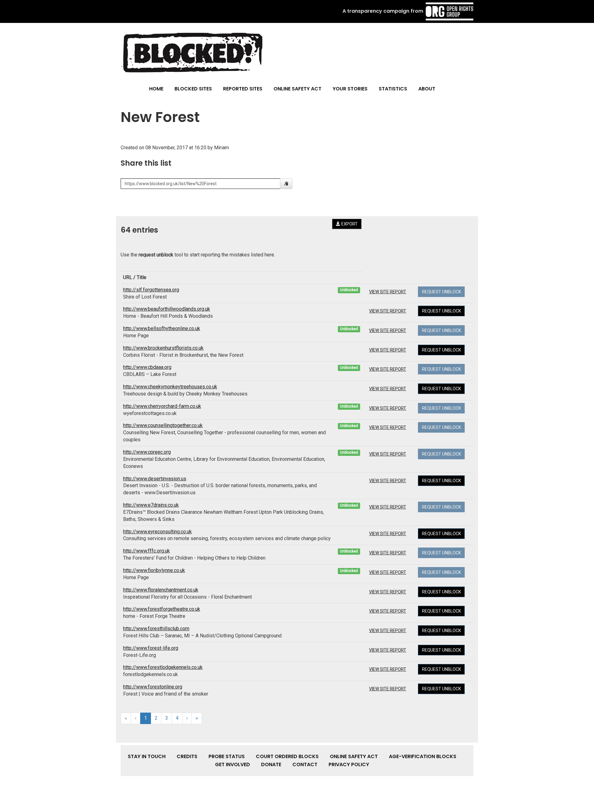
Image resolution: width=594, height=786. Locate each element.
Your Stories (350, 88)
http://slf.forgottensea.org (151, 290)
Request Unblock (441, 310)
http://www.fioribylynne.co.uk (154, 570)
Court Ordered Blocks (287, 756)
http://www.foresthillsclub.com (156, 628)
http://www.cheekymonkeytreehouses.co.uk (170, 387)
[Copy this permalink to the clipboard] (286, 183)
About (426, 88)
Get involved (232, 764)
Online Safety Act (297, 88)
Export (349, 223)
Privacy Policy (349, 764)
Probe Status (227, 756)
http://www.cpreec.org (147, 452)
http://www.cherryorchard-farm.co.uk (162, 406)
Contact (304, 764)
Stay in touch (147, 756)
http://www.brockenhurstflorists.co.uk (163, 348)
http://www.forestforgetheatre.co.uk (161, 609)
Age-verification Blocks (422, 756)
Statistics (393, 88)
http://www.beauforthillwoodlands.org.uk (166, 309)
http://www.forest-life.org (150, 648)
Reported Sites (242, 88)
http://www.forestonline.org (152, 687)
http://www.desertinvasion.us (154, 479)
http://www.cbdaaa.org (147, 367)
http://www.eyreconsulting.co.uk (157, 532)
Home (156, 88)
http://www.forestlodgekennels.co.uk (163, 667)
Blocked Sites (193, 88)
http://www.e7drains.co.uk (151, 505)
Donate (271, 764)
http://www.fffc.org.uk (146, 551)
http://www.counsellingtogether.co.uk (163, 425)
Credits (187, 756)
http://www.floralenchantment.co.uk (160, 590)
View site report (387, 291)
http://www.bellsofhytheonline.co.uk (161, 328)
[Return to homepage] (191, 52)
